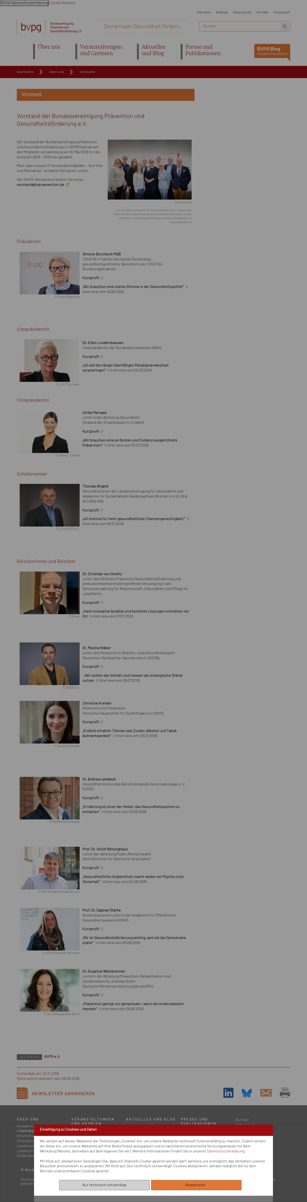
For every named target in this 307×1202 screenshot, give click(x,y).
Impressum (282, 12)
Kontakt (262, 12)
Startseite (203, 12)
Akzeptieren (196, 1185)
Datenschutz (242, 12)
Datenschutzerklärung (225, 1151)
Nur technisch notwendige (104, 1185)
